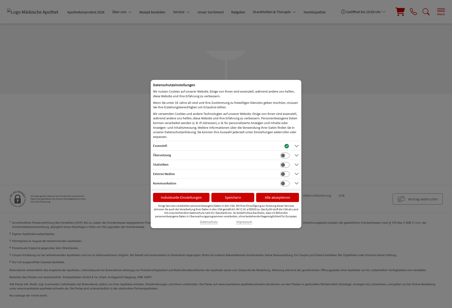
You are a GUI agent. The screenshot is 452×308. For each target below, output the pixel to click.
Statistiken (161, 164)
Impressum (244, 222)
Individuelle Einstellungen (181, 197)
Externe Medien (164, 174)
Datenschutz (209, 222)
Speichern (233, 197)
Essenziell (160, 146)
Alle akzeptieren (277, 197)
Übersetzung (162, 155)
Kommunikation (164, 183)
